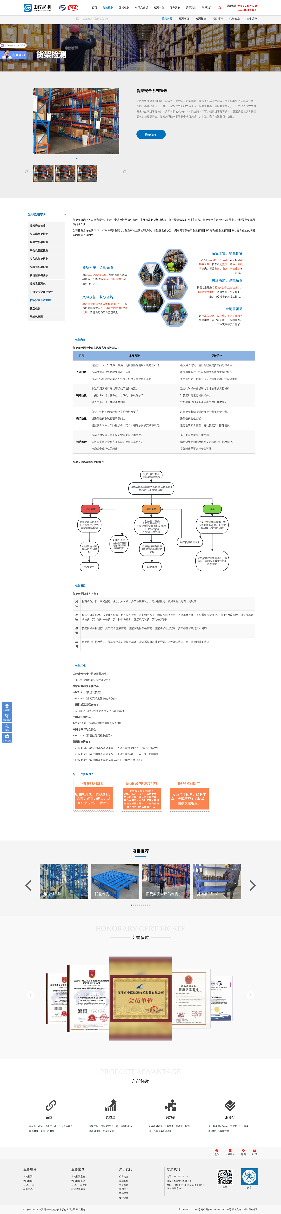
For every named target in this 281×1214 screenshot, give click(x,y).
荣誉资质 (234, 18)
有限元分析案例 (79, 1185)
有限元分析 (141, 7)
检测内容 (167, 18)
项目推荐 (218, 18)
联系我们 (207, 7)
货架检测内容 (101, 18)
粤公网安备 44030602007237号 (216, 1209)
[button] (27, 172)
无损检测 (124, 7)
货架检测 (108, 7)
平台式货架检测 (39, 250)
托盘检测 (35, 308)
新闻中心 (123, 1189)
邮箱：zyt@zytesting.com (179, 1181)
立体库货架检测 (39, 233)
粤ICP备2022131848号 (189, 1209)
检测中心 (159, 7)
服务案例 (175, 7)
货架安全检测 (38, 225)
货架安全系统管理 (40, 300)
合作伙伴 (123, 1197)
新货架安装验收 (39, 275)
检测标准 (201, 18)
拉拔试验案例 (78, 1189)
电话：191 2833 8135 (177, 1176)
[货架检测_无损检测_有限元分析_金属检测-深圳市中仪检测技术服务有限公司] (37, 7)
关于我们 (191, 7)
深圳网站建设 (251, 1209)
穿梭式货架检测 (39, 267)
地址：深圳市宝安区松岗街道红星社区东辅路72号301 (186, 1187)
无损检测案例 (78, 1181)
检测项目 (184, 18)
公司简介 (123, 1176)
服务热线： (232, 5)
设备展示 (123, 1193)
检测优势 (251, 18)
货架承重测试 (38, 283)
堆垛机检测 (36, 316)
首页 (94, 7)
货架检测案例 (78, 1176)
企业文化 (123, 1181)
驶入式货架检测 (39, 258)
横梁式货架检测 (39, 242)
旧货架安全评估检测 (41, 291)
